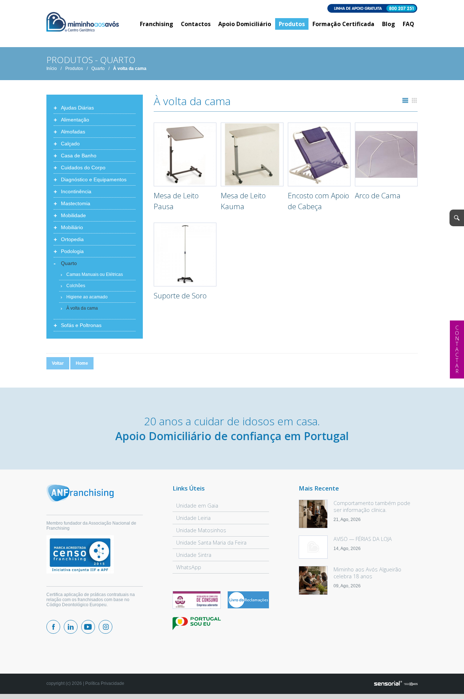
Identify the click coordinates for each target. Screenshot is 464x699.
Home (82, 363)
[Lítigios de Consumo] (197, 600)
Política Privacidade (104, 683)
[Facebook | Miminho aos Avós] (53, 627)
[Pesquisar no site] (457, 218)
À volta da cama (129, 68)
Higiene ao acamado (87, 296)
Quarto (98, 68)
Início (51, 68)
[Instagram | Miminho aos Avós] (105, 627)
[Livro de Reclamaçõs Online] (248, 606)
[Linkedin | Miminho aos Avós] (71, 627)
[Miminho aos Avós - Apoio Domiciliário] (82, 22)
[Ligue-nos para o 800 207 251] (232, 9)
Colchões (75, 285)
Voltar (58, 363)
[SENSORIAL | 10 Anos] (396, 684)
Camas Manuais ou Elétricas (94, 274)
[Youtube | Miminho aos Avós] (88, 627)
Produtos (74, 68)
